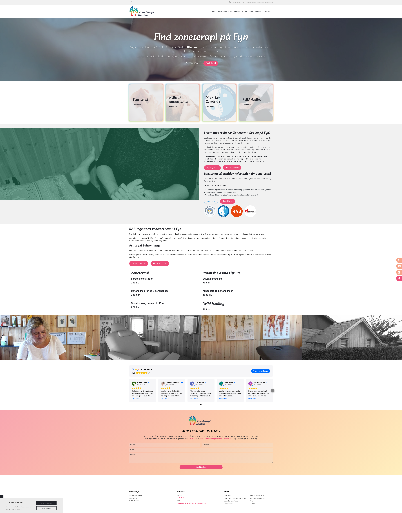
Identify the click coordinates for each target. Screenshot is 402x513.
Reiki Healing (228, 504)
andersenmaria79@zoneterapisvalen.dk (259, 2)
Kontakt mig (227, 201)
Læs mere (137, 105)
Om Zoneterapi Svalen (257, 498)
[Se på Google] (134, 383)
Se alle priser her (139, 263)
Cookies (1, 496)
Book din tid (211, 63)
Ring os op (214, 167)
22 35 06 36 (236, 2)
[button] (129, 390)
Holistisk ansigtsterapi (257, 495)
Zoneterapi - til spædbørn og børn (235, 498)
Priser (252, 501)
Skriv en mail (233, 167)
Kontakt (252, 504)
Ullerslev (192, 47)
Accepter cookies (46, 503)
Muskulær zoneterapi (231, 501)
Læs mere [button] (135, 398)
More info (19, 509)
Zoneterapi (227, 495)
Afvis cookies (46, 508)
